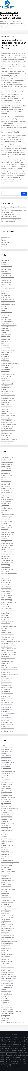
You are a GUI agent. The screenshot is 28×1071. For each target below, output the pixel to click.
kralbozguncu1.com (6, 939)
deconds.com (5, 1018)
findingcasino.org (6, 593)
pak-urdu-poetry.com (7, 569)
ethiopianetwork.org (6, 551)
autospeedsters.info (6, 599)
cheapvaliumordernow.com (8, 654)
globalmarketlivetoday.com (8, 917)
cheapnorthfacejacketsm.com (9, 808)
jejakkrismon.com (6, 341)
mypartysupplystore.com (8, 771)
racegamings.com (6, 717)
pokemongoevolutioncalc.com (9, 713)
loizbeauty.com (5, 336)
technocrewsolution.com (8, 301)
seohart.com (4, 989)
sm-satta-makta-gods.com (8, 976)
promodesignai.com (6, 993)
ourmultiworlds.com (6, 266)
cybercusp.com (5, 1015)
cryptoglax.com (5, 799)
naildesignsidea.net (6, 865)
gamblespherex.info (6, 608)
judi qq (3, 239)
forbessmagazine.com (7, 915)
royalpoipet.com (5, 671)
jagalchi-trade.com (6, 792)
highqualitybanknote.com (8, 928)
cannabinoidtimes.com (7, 530)
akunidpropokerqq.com (7, 838)
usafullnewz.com (5, 746)
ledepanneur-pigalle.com (8, 391)
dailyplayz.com (5, 691)
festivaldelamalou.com (7, 277)
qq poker (11, 1059)
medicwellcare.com (6, 628)
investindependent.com (7, 937)
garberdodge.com (6, 280)
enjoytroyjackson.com (7, 902)
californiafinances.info (7, 384)
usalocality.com (5, 753)
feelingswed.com (6, 911)
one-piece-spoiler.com (7, 589)
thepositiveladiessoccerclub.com (10, 862)
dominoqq (4, 246)
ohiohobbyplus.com (6, 801)
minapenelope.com (6, 795)
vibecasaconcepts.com (7, 621)
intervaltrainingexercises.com (9, 667)
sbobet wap (21, 1041)
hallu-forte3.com (6, 404)
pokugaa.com (5, 720)
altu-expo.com (5, 851)
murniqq (18, 1057)
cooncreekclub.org (6, 267)
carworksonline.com (6, 290)
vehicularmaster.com (7, 758)
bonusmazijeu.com (6, 678)
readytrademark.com (7, 983)
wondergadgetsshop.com (8, 829)
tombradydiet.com (6, 812)
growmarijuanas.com (7, 545)
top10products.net (6, 468)
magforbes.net (5, 306)
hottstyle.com (5, 932)
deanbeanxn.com (6, 481)
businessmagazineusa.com (8, 626)
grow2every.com (6, 921)
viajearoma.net (5, 854)
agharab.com (5, 858)
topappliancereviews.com (8, 430)
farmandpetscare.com (7, 560)
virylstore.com (5, 293)
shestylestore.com (6, 730)
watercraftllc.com (6, 873)
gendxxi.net (4, 615)
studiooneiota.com (6, 591)
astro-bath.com (5, 847)
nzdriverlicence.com (6, 954)
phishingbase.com (6, 715)
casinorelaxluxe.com (6, 685)
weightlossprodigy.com (7, 514)
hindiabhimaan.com (6, 433)
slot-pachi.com (5, 523)
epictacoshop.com (6, 380)
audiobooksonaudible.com (8, 1004)
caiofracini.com (5, 564)
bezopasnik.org (5, 371)
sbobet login (24, 1055)
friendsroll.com (5, 825)
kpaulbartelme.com (6, 647)
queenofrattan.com (6, 582)
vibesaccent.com (6, 760)
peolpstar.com (5, 286)
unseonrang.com (5, 567)
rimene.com (4, 389)
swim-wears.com (6, 282)
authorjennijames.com (7, 852)
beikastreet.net (5, 262)
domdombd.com (5, 689)
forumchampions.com (7, 273)
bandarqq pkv (15, 1037)
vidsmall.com (5, 630)
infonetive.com (5, 378)
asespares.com (5, 882)
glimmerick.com (5, 779)
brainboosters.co (6, 764)
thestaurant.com (5, 672)
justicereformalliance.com (8, 797)
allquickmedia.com (6, 347)
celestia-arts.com (6, 271)
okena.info (4, 836)
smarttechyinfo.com (6, 516)
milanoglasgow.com (6, 402)
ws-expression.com (6, 961)
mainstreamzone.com (7, 543)
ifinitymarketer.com (6, 698)
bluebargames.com (6, 275)
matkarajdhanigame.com (8, 483)
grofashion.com (5, 711)
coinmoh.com (5, 891)
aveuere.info (4, 529)
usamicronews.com (6, 709)
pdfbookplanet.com (6, 580)
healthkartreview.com (7, 924)
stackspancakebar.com (7, 398)
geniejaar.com (5, 505)
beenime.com (5, 656)
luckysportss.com (6, 706)
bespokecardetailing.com (8, 840)
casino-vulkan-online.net (8, 415)
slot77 (8, 1065)
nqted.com (4, 952)
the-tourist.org (5, 314)
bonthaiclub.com (5, 814)
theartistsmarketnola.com (8, 395)
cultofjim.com (5, 777)
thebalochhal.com (6, 757)
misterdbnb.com (5, 663)
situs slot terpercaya (20, 1042)
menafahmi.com (5, 946)
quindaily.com (5, 996)
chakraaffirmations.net (7, 499)
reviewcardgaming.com (7, 639)
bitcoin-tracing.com (6, 1007)
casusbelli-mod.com (6, 816)
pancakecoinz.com (6, 492)
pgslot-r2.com (5, 959)
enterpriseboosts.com (7, 321)
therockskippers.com (7, 408)
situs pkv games (23, 1039)
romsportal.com (5, 726)
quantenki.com (5, 625)
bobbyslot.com (5, 507)
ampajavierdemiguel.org (8, 762)
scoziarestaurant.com (7, 987)
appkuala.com (5, 358)
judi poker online (5, 242)
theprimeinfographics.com (8, 652)
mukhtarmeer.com (6, 948)
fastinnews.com (5, 695)
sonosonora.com (5, 821)
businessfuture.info (6, 475)
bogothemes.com (6, 803)
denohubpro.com (6, 586)
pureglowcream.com (7, 361)
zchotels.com (5, 963)
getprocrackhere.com (7, 693)
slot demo (24, 1054)
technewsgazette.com (7, 349)
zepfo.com (4, 965)
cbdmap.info (4, 479)
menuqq (12, 1057)
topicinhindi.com (5, 460)
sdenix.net (4, 310)
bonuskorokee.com (6, 682)
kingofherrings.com (6, 352)
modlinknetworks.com (7, 702)
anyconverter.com (6, 338)
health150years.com (6, 297)
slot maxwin (10, 1042)
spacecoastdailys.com (7, 981)
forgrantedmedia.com (7, 284)
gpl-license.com (5, 919)
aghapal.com (4, 849)
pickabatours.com (6, 470)
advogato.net (5, 315)
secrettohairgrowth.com (8, 365)
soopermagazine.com (7, 980)
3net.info (3, 832)
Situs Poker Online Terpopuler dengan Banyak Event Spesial (11, 15)
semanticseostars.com (7, 542)
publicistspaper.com (6, 994)
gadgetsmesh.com (6, 553)
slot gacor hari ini (11, 1041)
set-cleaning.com (6, 991)
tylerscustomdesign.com (8, 288)
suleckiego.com (5, 443)
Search (3, 191)
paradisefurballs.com (7, 527)
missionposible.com (6, 422)
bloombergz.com (6, 319)
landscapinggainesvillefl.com (9, 941)
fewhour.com (4, 538)
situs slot (17, 1046)
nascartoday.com (6, 950)
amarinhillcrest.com (6, 312)
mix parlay (3, 1055)
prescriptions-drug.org (7, 299)
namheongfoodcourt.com (8, 400)
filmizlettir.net (5, 264)
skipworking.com (6, 334)
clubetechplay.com (6, 687)
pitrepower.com (5, 417)
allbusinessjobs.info (6, 466)
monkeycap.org (5, 308)
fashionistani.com (6, 910)
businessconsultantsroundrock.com (11, 1011)
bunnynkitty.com (5, 369)
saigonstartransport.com (8, 374)
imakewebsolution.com (7, 488)
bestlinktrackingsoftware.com (9, 674)
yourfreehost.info (6, 806)
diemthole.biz (5, 343)
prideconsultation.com (7, 495)
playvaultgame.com (6, 722)
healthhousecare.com (7, 923)
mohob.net (4, 512)
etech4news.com (6, 906)
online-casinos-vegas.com (8, 424)
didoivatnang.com (6, 897)
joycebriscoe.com (6, 768)
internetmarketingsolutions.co (9, 573)
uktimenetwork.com (6, 747)
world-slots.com (5, 486)
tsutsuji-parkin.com (6, 856)
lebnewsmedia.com (6, 819)
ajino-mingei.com (6, 805)
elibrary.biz (4, 843)
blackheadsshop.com (7, 643)
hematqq (23, 1057)
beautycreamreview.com (8, 889)
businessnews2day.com (7, 632)
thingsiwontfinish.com (7, 731)
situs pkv (3, 1039)
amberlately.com (5, 766)
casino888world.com (7, 661)
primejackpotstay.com (7, 718)
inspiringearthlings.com (7, 935)
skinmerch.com (5, 786)
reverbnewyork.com (6, 784)
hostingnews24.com (6, 930)
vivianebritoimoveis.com (8, 304)
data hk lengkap (5, 237)
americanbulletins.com (7, 880)
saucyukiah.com (5, 260)
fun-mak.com (5, 660)
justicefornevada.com (7, 554)
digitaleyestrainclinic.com (8, 420)
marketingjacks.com (6, 428)
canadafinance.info (6, 385)
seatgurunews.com (6, 830)
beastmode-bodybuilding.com (9, 471)
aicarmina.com (5, 770)
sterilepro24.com (6, 636)
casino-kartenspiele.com (8, 323)
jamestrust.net (5, 330)
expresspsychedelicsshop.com (9, 908)
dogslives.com (5, 578)
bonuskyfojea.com (6, 680)
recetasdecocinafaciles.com (9, 864)
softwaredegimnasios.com (8, 978)
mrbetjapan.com (5, 354)
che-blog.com (5, 490)
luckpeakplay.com (6, 707)
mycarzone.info (5, 619)
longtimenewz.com (6, 704)
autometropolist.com (7, 888)
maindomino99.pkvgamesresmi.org (9, 1066)
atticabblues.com (6, 886)
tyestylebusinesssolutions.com (9, 669)
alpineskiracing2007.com (8, 413)
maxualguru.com (5, 519)
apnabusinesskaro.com (7, 441)
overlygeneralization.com (8, 549)
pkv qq (2, 1037)
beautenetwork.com (6, 1005)
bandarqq (4, 244)
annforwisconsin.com (7, 773)
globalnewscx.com (6, 577)
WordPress (14, 1034)
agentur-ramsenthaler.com (8, 610)
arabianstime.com (6, 884)
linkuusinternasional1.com (8, 823)
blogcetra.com (5, 571)
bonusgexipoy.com (6, 683)
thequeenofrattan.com (7, 584)
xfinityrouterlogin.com (7, 426)
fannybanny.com (5, 696)
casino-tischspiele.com (7, 326)
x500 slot (3, 1041)
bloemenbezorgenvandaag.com (10, 363)
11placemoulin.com (6, 508)
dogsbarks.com (5, 899)
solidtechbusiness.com (7, 637)
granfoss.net (4, 409)
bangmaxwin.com (6, 376)
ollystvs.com (4, 575)
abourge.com (5, 875)
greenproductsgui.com (7, 532)
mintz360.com (5, 510)
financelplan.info (5, 473)
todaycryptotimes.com (7, 972)
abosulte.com (5, 998)
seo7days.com (5, 360)
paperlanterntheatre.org (7, 869)
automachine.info (6, 597)
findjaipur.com (5, 775)
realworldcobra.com (6, 595)
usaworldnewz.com (6, 749)
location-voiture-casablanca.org (10, 645)
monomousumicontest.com (8, 602)
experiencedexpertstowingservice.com (12, 641)
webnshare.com (5, 547)
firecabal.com (5, 913)
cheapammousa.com (7, 860)
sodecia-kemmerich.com (8, 658)
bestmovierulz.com (6, 790)
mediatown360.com (6, 419)
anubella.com (5, 1002)
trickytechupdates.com (7, 432)
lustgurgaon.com (6, 503)
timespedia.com (5, 339)
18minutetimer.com (6, 540)
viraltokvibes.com (6, 302)
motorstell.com (5, 295)
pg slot (4, 1042)
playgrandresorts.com (7, 724)
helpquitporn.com (6, 926)
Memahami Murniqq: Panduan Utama (11, 218)
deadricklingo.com (6, 604)
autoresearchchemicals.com (9, 439)
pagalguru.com (5, 956)
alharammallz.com (6, 878)
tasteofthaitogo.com (7, 367)
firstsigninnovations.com (8, 279)
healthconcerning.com (7, 534)
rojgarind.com (5, 536)
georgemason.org (6, 459)
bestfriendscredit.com (7, 841)
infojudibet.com (5, 477)
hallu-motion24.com (6, 406)
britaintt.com (4, 1016)
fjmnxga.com (4, 373)
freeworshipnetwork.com (8, 871)
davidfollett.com (5, 781)
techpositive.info (5, 566)
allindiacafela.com (6, 411)
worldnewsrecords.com (7, 634)
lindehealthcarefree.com (8, 464)
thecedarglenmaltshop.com (8, 457)
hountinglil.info (5, 497)
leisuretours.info (5, 556)
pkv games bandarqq (12, 1052)
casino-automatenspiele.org (9, 325)
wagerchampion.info (6, 601)
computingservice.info (7, 562)
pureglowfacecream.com (8, 350)
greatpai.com (5, 867)
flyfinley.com (4, 494)
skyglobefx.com (5, 606)
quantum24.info (5, 623)
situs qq (3, 240)
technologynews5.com (7, 967)
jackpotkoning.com (6, 700)
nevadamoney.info (6, 387)
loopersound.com (6, 793)
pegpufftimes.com (6, 269)
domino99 (7, 1037)
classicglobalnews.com (7, 1013)
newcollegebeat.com (7, 782)
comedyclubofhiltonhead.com (9, 648)
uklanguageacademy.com (8, 462)
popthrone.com (5, 484)
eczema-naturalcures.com (8, 845)
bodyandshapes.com (7, 1009)
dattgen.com (4, 895)
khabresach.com (5, 435)
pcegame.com (5, 958)
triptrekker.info (5, 613)
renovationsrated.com (7, 985)
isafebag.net (4, 317)
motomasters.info (6, 617)
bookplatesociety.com (7, 817)
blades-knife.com (6, 588)
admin (4, 36)
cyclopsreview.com (6, 893)
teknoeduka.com (5, 969)
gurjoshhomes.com (6, 810)
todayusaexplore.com (7, 751)
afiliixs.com (4, 876)
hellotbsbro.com (5, 558)
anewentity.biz (5, 356)
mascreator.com (5, 945)
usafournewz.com (6, 755)
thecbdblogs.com (6, 437)
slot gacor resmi (21, 1061)
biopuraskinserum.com (7, 382)
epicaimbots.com (6, 904)
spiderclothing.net (6, 827)
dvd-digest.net (5, 393)
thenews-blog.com (6, 970)
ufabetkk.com (5, 345)
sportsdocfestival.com (7, 728)
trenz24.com (4, 332)
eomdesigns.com (6, 612)
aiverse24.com (5, 1000)
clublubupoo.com (6, 676)
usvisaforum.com (6, 788)
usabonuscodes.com (7, 974)
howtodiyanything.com (7, 934)
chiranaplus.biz (5, 397)
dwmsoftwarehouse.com (8, 900)
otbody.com (4, 328)
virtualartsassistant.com (8, 650)
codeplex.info (5, 834)
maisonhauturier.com (7, 943)
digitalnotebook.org (6, 518)
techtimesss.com (6, 291)
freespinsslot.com (6, 525)
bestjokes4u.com (6, 501)
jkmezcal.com (5, 665)
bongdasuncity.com (6, 521)
